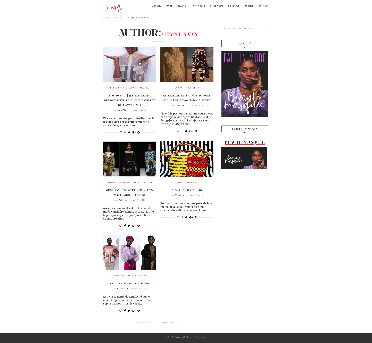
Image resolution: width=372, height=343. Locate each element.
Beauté (182, 6)
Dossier (249, 6)
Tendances (191, 182)
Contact (264, 6)
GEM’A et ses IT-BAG (187, 190)
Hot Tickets (198, 6)
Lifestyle (233, 6)
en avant (179, 88)
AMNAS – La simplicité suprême (129, 283)
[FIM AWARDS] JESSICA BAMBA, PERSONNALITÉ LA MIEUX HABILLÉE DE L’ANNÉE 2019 (129, 100)
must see (144, 88)
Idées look (131, 88)
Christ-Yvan (122, 110)
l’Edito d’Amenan (245, 129)
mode (169, 6)
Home (106, 18)
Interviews (216, 6)
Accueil (156, 6)
